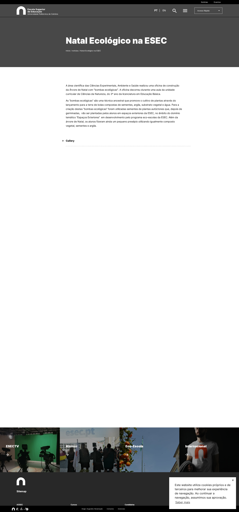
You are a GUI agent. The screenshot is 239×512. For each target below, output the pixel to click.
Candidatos (130, 505)
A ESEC (20, 505)
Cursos (74, 505)
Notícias (204, 2)
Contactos (110, 509)
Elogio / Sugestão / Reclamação (92, 509)
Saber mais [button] (182, 502)
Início (68, 51)
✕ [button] (233, 480)
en (164, 10)
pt (155, 10)
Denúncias (121, 509)
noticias (75, 51)
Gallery (70, 140)
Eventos (217, 2)
